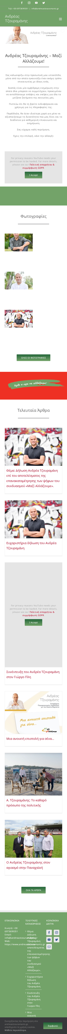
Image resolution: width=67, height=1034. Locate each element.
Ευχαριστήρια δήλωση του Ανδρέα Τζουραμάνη (33, 981)
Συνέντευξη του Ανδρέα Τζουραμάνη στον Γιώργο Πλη (33, 999)
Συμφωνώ (53, 1025)
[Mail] (49, 946)
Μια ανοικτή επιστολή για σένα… (30, 739)
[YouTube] (49, 939)
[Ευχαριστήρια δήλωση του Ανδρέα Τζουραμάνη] (33, 519)
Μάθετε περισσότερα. (15, 1030)
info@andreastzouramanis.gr (45, 8)
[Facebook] (49, 932)
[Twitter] (57, 939)
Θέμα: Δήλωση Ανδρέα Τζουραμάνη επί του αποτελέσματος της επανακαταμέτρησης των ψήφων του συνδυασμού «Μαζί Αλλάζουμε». (33, 951)
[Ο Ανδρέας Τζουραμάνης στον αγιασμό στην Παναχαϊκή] (33, 839)
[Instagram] (57, 932)
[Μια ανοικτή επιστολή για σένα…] (33, 712)
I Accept (33, 175)
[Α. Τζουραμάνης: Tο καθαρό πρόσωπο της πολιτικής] (33, 774)
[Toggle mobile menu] (60, 19)
